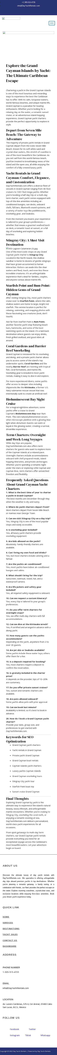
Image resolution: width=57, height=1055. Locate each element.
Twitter (32, 1029)
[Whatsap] (31, 12)
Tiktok (28, 1035)
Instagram (14, 1035)
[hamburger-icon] (52, 23)
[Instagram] (28, 12)
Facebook (14, 1029)
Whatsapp (45, 1035)
